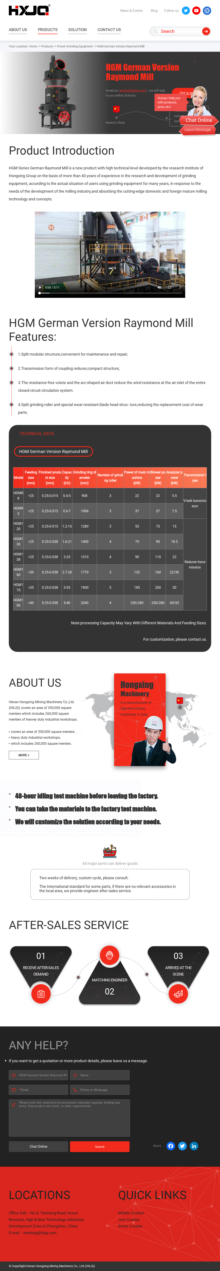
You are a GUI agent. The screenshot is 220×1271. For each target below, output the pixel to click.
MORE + (23, 755)
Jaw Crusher (129, 1219)
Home (33, 46)
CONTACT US (109, 29)
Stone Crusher (130, 1226)
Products (47, 46)
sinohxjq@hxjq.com (132, 90)
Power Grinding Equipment (75, 46)
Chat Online (38, 1147)
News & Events (131, 11)
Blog (154, 11)
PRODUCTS (48, 29)
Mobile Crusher (131, 1213)
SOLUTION (77, 29)
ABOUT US (18, 29)
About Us (35, 682)
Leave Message (198, 129)
